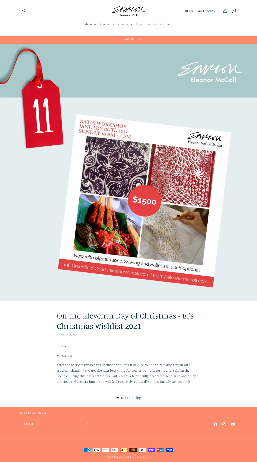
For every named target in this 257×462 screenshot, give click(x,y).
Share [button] (65, 346)
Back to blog (131, 397)
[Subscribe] (86, 424)
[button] (24, 11)
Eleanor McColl (121, 457)
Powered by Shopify (140, 457)
